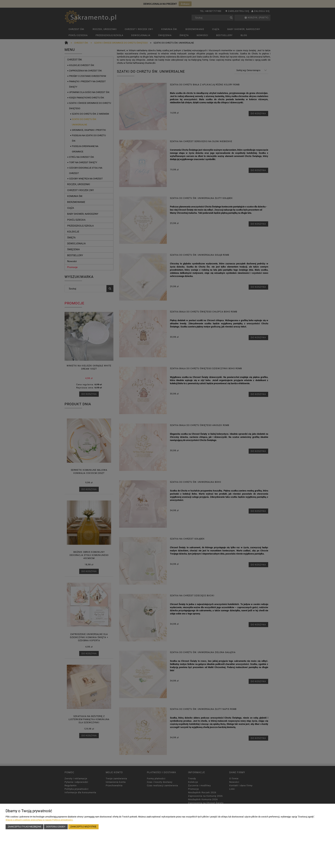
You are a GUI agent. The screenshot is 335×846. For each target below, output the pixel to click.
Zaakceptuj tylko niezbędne (24, 826)
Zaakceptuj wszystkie (83, 826)
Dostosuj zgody (55, 826)
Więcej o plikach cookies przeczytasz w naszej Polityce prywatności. (39, 819)
